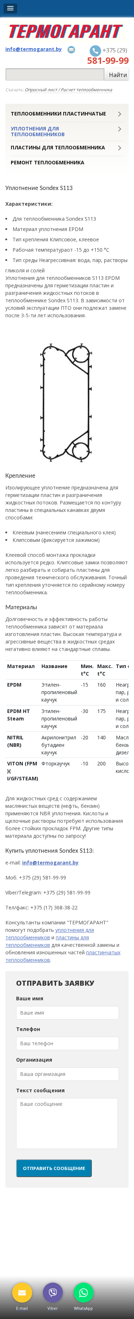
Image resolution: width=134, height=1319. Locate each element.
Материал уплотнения (41, 229)
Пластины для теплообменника (58, 147)
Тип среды (26, 260)
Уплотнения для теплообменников (38, 131)
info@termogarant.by (50, 862)
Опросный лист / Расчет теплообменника (68, 90)
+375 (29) (108, 56)
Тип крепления (31, 239)
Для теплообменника (54, 218)
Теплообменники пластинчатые (58, 114)
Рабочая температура (40, 249)
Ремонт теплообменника (47, 162)
